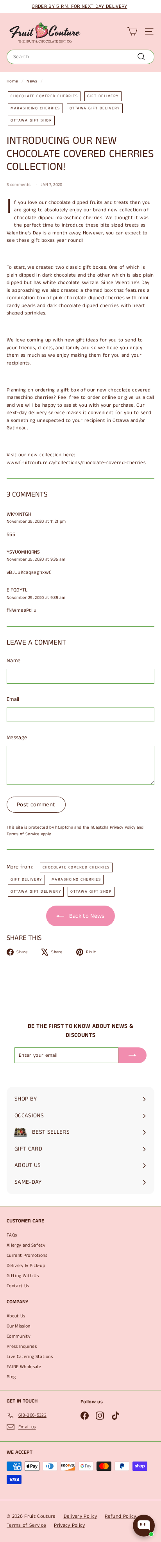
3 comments (19, 185)
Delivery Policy (80, 1516)
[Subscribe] (132, 1055)
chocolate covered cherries (44, 96)
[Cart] (132, 31)
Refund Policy (120, 1516)
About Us (16, 1316)
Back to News (85, 916)
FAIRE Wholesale (24, 1366)
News (32, 81)
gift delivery (103, 96)
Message (17, 738)
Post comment (36, 804)
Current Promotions (27, 1255)
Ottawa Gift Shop (31, 120)
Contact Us (18, 1286)
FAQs (12, 1235)
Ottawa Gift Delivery (95, 108)
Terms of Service (23, 834)
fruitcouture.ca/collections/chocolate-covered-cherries (82, 462)
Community (18, 1336)
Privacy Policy (123, 827)
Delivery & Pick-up (26, 1265)
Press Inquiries (22, 1346)
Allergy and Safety (26, 1245)
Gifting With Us (23, 1275)
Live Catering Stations (30, 1356)
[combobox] (80, 57)
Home (12, 81)
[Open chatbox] (144, 1526)
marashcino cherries (35, 108)
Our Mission (18, 1326)
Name (13, 661)
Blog (11, 1377)
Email (13, 699)
